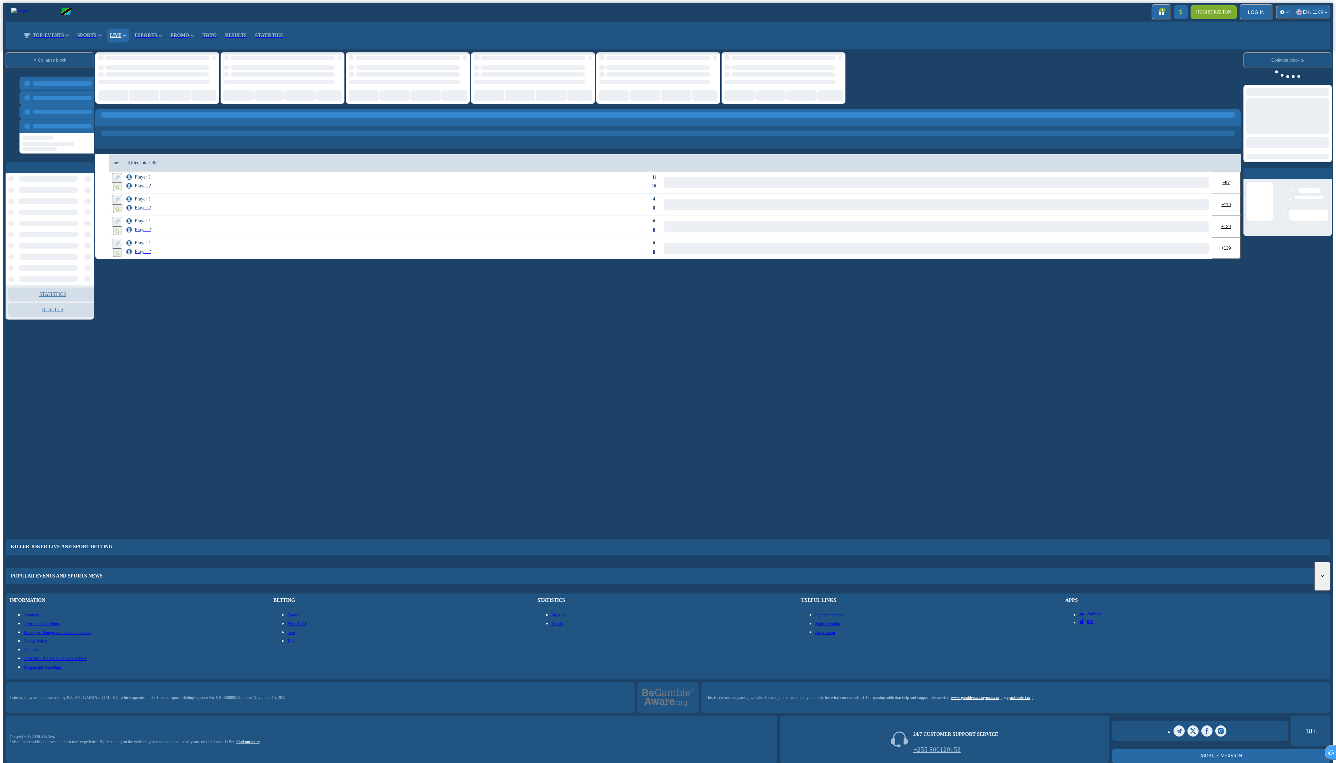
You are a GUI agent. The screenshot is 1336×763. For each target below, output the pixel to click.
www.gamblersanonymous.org (976, 697)
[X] (1193, 731)
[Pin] (117, 178)
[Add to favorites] (117, 187)
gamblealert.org (1020, 697)
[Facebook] (1206, 731)
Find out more (248, 741)
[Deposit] (1181, 12)
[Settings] (1284, 12)
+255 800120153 (937, 749)
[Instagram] (1220, 731)
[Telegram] (1179, 731)
